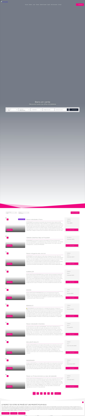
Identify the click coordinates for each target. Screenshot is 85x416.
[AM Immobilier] (6, 4)
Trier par (20, 212)
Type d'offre (9, 109)
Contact (59, 4)
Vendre (37, 4)
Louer (34, 4)
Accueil (26, 4)
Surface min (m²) (59, 109)
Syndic (48, 4)
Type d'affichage (8, 212)
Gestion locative (43, 4)
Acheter (30, 4)
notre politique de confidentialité (23, 410)
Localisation (34, 109)
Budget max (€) (47, 109)
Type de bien (21, 109)
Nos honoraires (54, 4)
